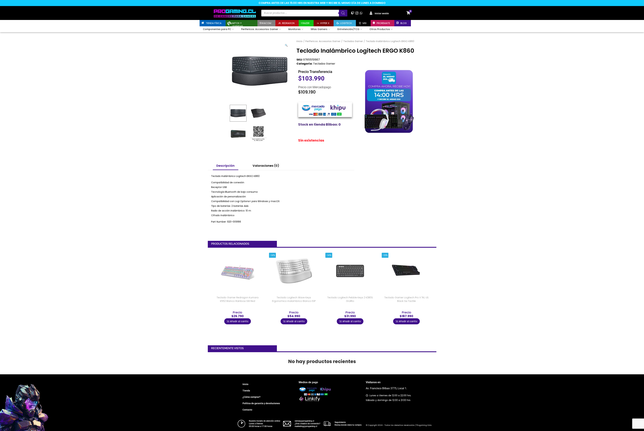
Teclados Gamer (353, 41)
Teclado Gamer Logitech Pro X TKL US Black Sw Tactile (406, 299)
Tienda (246, 390)
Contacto (247, 409)
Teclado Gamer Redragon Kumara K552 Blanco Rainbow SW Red (237, 299)
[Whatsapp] (361, 13)
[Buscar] (343, 13)
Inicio (300, 41)
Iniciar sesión (382, 13)
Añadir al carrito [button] (239, 321)
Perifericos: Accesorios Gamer (322, 41)
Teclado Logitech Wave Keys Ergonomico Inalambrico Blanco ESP (294, 299)
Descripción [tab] (225, 166)
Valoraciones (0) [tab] (266, 166)
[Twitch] (353, 13)
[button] (286, 44)
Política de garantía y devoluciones (261, 403)
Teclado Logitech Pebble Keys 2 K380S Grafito (350, 299)
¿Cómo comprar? (251, 397)
